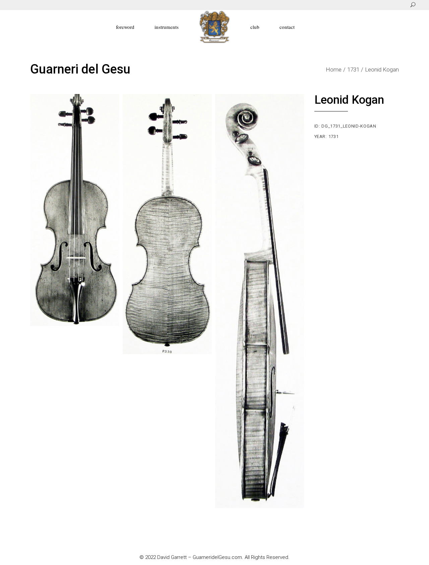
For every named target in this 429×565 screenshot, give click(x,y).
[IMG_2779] (74, 210)
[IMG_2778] (167, 224)
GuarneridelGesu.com (217, 557)
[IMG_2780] (259, 301)
